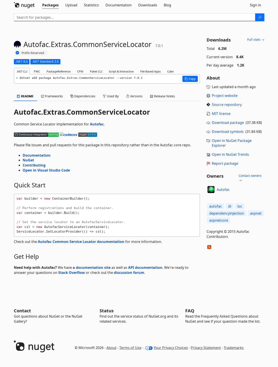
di (229, 206)
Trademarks (234, 347)
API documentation (145, 267)
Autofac (97, 124)
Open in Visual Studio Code (46, 170)
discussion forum (129, 272)
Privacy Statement (206, 347)
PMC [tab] (37, 71)
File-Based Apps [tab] (150, 71)
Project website (225, 95)
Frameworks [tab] (53, 96)
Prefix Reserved (33, 53)
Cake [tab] (170, 71)
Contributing (34, 165)
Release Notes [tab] (164, 96)
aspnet (256, 213)
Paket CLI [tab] (96, 71)
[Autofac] (211, 189)
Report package (225, 163)
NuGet (28, 160)
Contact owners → (250, 178)
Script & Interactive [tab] (121, 71)
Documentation (37, 155)
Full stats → (255, 39)
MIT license (221, 113)
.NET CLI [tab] (21, 71)
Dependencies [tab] (84, 96)
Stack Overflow (71, 272)
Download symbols (228, 131)
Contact (22, 311)
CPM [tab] (80, 71)
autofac (215, 206)
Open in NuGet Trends (230, 154)
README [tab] (27, 96)
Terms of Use (130, 347)
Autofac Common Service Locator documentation (81, 241)
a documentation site (92, 267)
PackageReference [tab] (59, 71)
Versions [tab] (136, 96)
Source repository (227, 104)
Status (107, 311)
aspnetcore (218, 220)
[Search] (259, 17)
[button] (190, 79)
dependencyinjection (226, 213)
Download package (228, 122)
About (111, 347)
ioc (239, 206)
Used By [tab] (112, 96)
